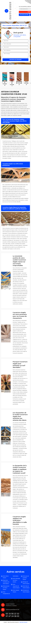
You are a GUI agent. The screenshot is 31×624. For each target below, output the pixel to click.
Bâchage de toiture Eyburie (26, 582)
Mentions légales (23, 622)
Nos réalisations (24, 14)
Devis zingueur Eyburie (16, 591)
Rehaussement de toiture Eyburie (6, 588)
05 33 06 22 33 (10, 6)
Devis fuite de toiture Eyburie (26, 587)
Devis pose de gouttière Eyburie (26, 578)
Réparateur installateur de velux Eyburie (6, 582)
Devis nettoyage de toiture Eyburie (16, 580)
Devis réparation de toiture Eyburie (16, 586)
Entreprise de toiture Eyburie (26, 591)
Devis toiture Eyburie (6, 577)
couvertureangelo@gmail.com (12, 609)
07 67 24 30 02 (10, 15)
